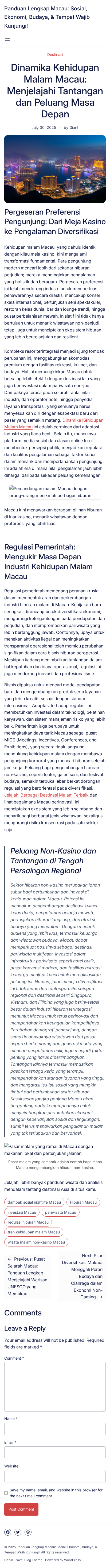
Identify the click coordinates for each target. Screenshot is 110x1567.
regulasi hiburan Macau (28, 1222)
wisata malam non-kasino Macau (36, 1242)
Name (11, 1418)
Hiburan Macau (83, 1202)
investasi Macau (22, 1212)
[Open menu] (7, 39)
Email (10, 1442)
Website (11, 1466)
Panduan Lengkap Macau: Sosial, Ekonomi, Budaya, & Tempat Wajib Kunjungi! (47, 17)
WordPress (72, 1560)
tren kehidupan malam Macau (34, 1232)
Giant (73, 127)
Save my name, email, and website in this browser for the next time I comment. (56, 1493)
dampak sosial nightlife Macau (34, 1202)
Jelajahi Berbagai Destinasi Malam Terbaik (46, 795)
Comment (14, 1358)
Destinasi (55, 54)
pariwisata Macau (60, 1212)
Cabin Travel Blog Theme (23, 1560)
